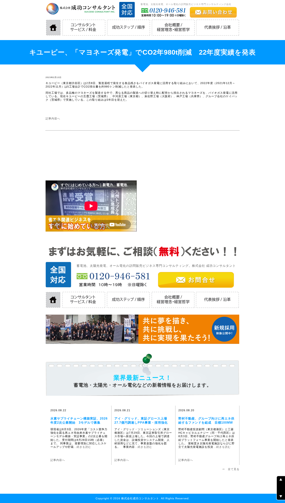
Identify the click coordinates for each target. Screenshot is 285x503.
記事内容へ (53, 118)
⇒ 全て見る (230, 469)
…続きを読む (82, 446)
